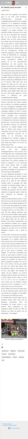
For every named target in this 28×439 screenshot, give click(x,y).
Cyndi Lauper (21, 351)
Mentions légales (7, 424)
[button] (26, 8)
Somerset (21, 357)
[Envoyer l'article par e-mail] (2, 347)
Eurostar (4, 354)
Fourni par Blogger (15, 428)
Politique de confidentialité (9, 425)
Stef (3, 360)
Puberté (15, 357)
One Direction (11, 354)
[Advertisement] (14, 408)
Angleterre (13, 351)
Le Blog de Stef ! (12, 3)
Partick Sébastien (6, 357)
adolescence (5, 351)
